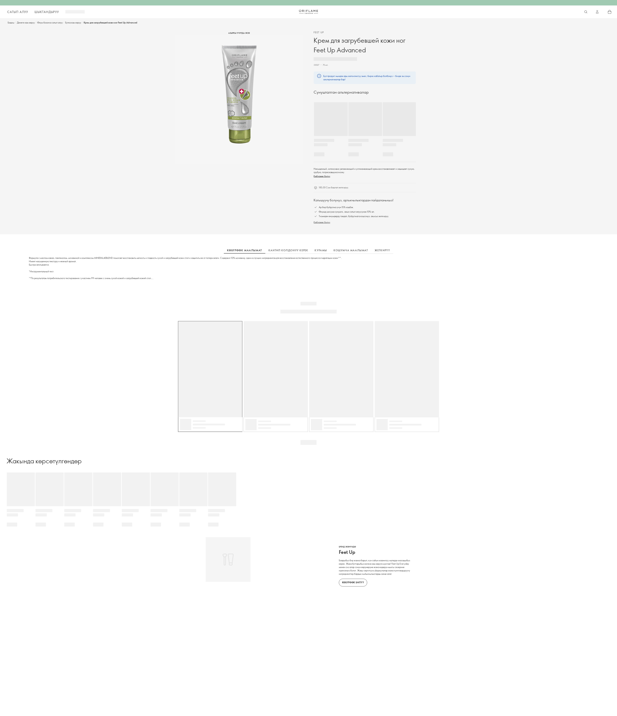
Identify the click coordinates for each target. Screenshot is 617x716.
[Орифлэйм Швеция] (308, 12)
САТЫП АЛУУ (17, 12)
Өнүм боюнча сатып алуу (50, 22)
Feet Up (319, 32)
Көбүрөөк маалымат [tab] (244, 250)
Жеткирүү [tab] (382, 250)
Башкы (11, 22)
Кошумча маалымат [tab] (351, 250)
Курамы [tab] (321, 250)
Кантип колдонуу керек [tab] (288, 250)
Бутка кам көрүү (73, 22)
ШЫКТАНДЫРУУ (47, 12)
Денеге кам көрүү (26, 22)
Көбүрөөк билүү (322, 176)
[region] (239, 99)
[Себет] (609, 12)
